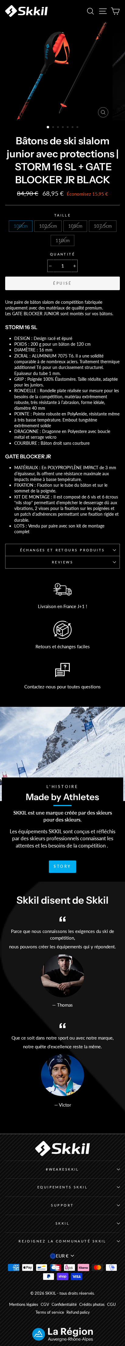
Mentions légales (23, 1304)
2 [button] (53, 127)
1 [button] (48, 127)
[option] (62, 71)
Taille (62, 215)
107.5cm (103, 226)
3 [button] (58, 127)
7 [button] (77, 127)
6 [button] (73, 127)
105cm (75, 226)
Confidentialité (64, 1304)
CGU (111, 1304)
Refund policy (78, 1312)
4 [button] (63, 127)
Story (62, 866)
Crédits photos (92, 1304)
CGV (45, 1304)
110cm (62, 240)
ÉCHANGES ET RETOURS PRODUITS (62, 550)
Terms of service (49, 1312)
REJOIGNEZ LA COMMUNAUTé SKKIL (62, 1241)
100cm (21, 226)
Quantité (62, 254)
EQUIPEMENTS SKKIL (62, 1187)
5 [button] (68, 127)
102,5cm (48, 226)
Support (62, 1205)
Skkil (62, 1223)
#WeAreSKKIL (62, 1169)
